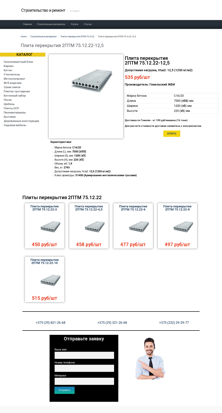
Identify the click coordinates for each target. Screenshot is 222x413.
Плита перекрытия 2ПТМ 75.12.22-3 (45, 207)
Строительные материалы (43, 36)
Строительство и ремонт (43, 10)
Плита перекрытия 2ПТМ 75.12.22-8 (177, 207)
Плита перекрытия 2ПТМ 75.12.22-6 (133, 207)
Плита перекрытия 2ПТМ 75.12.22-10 (45, 261)
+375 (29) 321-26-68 (112, 323)
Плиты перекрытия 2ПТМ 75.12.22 (77, 36)
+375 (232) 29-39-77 (174, 323)
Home (23, 36)
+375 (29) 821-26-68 (50, 323)
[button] (171, 134)
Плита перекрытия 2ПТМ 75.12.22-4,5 (89, 207)
